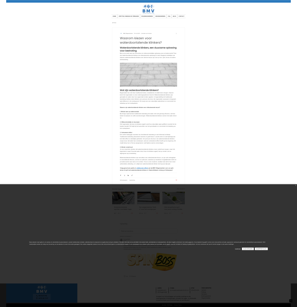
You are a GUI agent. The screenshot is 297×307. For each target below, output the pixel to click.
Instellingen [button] (238, 249)
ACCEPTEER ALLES (261, 249)
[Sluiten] (296, 186)
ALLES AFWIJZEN (248, 249)
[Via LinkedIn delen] (128, 175)
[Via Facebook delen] (120, 175)
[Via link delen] (132, 175)
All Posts (114, 22)
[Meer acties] (176, 33)
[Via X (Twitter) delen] (124, 175)
